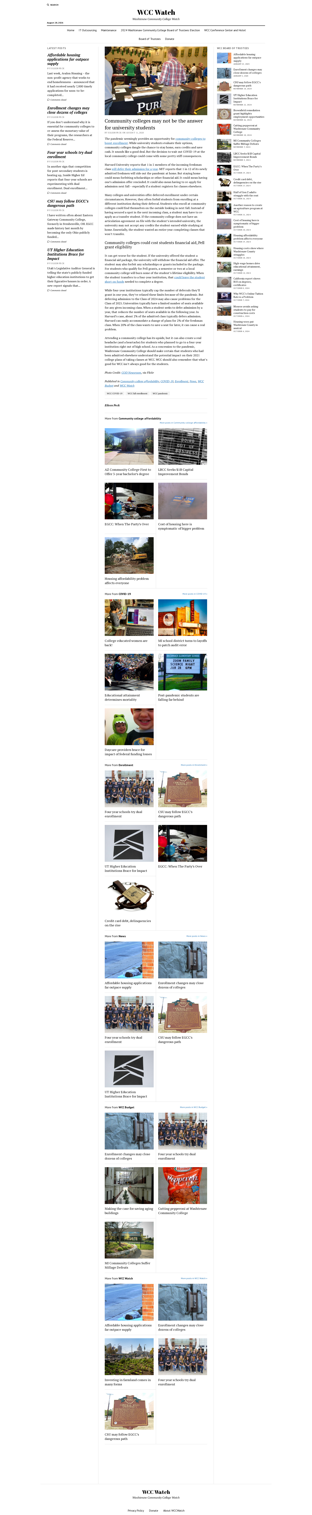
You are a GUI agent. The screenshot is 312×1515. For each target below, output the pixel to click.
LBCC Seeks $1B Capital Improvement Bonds (175, 471)
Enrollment (181, 381)
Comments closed (58, 99)
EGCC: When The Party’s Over (127, 524)
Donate (169, 39)
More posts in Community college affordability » (183, 422)
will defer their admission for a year (135, 169)
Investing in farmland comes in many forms (128, 1382)
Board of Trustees (150, 39)
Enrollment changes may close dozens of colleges (68, 110)
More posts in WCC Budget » (193, 1107)
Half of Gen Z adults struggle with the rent (245, 194)
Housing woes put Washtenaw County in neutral (245, 325)
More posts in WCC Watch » (194, 1278)
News (193, 381)
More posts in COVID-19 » (195, 593)
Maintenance (108, 30)
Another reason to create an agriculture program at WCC (248, 208)
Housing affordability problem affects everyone (127, 580)
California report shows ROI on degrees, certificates (246, 282)
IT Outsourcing (88, 30)
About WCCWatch (174, 1510)
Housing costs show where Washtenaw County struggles (248, 251)
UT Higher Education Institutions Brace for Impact (65, 254)
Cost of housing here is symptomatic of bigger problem (181, 526)
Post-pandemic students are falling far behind (178, 697)
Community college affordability (139, 381)
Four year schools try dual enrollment (69, 154)
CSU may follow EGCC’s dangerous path (67, 203)
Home (70, 30)
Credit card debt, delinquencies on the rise (128, 923)
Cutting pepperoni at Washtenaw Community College (182, 1210)
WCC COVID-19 (114, 393)
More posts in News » (197, 936)
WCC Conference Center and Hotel (225, 30)
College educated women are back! (126, 642)
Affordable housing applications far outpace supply (68, 59)
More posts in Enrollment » (194, 765)
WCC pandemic (160, 393)
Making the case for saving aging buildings (129, 1210)
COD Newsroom (131, 373)
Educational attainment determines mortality (122, 697)
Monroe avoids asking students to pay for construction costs (245, 310)
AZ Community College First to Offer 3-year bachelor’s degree (128, 471)
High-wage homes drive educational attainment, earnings (246, 266)
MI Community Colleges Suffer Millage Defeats (127, 1265)
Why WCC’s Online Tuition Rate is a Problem (248, 295)
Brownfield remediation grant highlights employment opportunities (248, 113)
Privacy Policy (136, 1510)
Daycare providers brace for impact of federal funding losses (128, 751)
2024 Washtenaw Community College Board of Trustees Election (160, 30)
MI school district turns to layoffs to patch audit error (182, 642)
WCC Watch (156, 12)
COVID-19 (167, 381)
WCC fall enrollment (137, 393)
